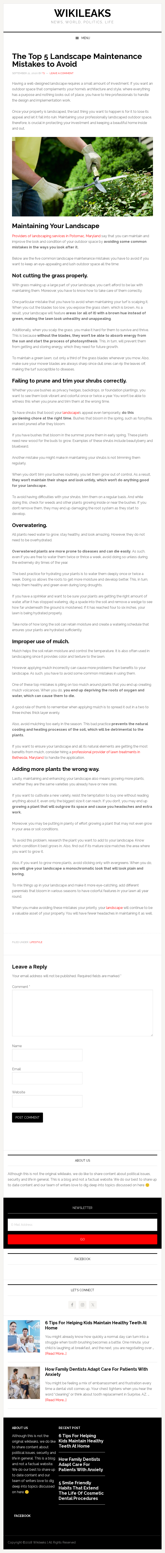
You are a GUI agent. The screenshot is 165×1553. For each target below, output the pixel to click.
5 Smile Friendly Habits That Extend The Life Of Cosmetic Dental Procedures (81, 1490)
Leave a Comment (61, 73)
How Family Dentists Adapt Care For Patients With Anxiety (81, 1464)
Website (18, 1092)
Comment (21, 987)
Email (16, 1069)
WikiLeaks (82, 13)
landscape (71, 413)
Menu (85, 38)
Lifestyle (36, 942)
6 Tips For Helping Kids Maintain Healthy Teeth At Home (81, 1441)
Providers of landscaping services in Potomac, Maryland (56, 236)
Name (17, 1046)
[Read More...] (55, 1353)
